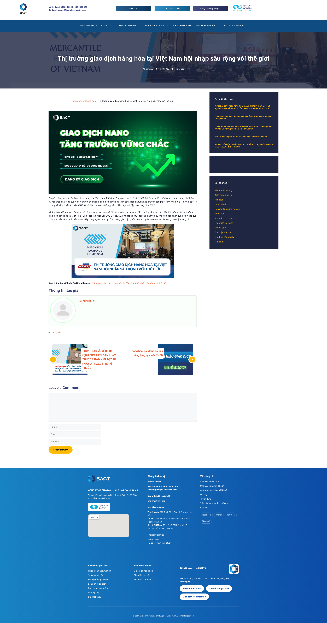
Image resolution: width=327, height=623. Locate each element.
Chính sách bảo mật (209, 481)
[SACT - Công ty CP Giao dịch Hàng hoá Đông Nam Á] (234, 569)
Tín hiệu (219, 241)
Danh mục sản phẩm (98, 588)
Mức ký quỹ (94, 592)
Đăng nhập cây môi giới (210, 8)
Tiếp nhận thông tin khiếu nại (214, 503)
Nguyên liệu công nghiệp (227, 209)
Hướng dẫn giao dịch (98, 579)
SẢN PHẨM (106, 26)
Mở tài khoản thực (172, 8)
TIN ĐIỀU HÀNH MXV (182, 26)
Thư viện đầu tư (223, 232)
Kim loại (219, 199)
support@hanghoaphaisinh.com (162, 489)
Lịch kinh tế (220, 204)
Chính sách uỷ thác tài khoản (214, 490)
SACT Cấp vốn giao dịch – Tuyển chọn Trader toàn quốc (241, 136)
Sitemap (204, 507)
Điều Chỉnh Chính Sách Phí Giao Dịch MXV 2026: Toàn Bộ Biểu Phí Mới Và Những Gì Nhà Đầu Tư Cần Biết (243, 127)
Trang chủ (77, 101)
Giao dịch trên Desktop (194, 596)
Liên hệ (203, 494)
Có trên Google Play (219, 588)
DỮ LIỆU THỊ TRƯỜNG (234, 26)
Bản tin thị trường (223, 190)
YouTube (231, 515)
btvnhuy (87, 301)
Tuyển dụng (205, 499)
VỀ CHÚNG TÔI (87, 26)
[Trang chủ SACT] (99, 480)
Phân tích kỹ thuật (224, 223)
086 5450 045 (171, 486)
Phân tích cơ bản (223, 218)
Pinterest (206, 521)
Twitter (219, 515)
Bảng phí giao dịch (97, 584)
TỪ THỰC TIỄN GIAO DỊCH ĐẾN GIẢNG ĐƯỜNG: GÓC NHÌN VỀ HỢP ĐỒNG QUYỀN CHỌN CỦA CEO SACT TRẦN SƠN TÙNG (242, 107)
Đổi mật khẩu (94, 597)
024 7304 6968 (155, 486)
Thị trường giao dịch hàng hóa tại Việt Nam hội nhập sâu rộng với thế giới (129, 283)
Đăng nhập (133, 8)
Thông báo (179, 69)
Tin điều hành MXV (224, 237)
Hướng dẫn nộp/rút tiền (99, 570)
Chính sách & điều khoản (212, 486)
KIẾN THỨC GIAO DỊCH (206, 26)
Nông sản (219, 213)
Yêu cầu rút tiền (95, 575)
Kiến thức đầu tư (223, 195)
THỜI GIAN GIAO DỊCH (155, 26)
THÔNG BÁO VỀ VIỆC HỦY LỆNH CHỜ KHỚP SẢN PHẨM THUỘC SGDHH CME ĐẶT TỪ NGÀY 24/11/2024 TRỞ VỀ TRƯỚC (99, 359)
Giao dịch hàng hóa (143, 570)
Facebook (206, 515)
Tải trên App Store (192, 588)
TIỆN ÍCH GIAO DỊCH (128, 26)
